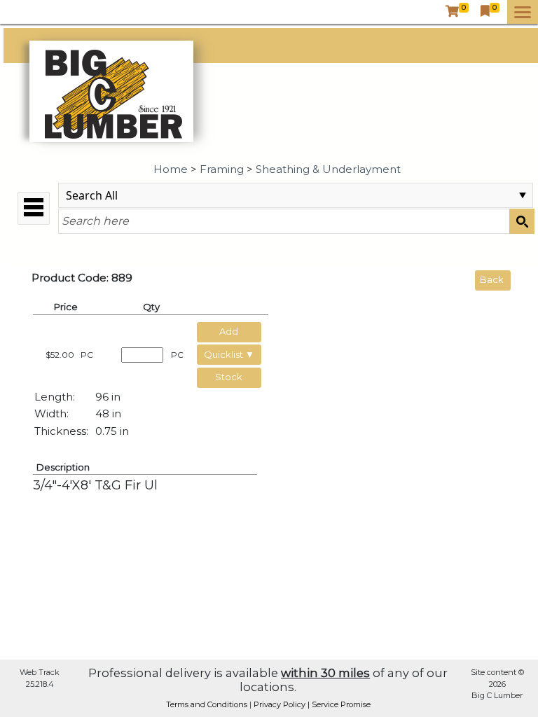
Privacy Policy (281, 704)
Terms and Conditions (207, 704)
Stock (228, 376)
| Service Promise (339, 704)
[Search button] (521, 221)
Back (492, 279)
